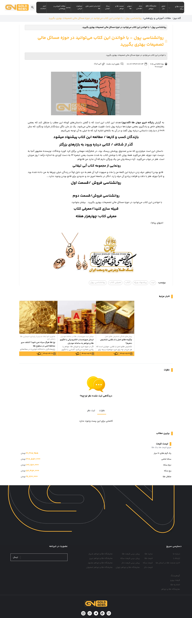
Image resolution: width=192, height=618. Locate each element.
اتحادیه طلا (175, 584)
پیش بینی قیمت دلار (131, 563)
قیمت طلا (148, 558)
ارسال (15, 557)
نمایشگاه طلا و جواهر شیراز (100, 554)
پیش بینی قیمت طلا (131, 554)
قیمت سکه (148, 563)
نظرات (102, 410)
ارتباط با (176, 558)
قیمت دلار (148, 567)
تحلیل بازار (163, 7)
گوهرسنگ (175, 575)
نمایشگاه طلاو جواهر (151, 7)
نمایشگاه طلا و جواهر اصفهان (99, 567)
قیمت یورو (175, 580)
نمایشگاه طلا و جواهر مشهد (100, 563)
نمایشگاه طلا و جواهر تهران (128, 567)
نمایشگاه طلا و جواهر (170, 589)
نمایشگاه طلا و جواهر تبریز (101, 558)
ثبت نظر (91, 410)
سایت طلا (149, 554)
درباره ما (176, 554)
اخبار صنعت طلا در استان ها (168, 563)
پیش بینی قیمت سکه (130, 558)
